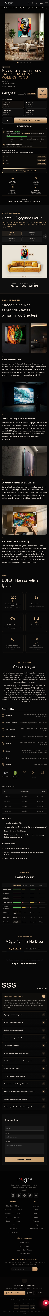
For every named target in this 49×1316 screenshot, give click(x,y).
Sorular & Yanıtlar (33, 949)
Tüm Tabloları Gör (36, 1228)
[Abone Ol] (34, 1269)
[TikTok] (30, 1195)
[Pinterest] (24, 1195)
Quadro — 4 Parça (13, 1221)
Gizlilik (15, 1303)
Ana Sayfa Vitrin (14, 8)
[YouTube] (36, 1195)
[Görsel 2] (18, 62)
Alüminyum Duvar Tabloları (13, 1210)
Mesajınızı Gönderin (24, 1159)
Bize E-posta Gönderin (15, 1293)
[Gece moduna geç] (45, 236)
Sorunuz (7, 1141)
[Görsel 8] (27, 62)
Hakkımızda (36, 1206)
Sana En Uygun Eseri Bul (26, 171)
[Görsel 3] (20, 62)
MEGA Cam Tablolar (12, 1213)
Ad (5, 1124)
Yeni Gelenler (13, 1232)
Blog (36, 1225)
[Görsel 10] (30, 62)
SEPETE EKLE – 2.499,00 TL (32, 120)
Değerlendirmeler (15, 949)
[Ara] (32, 3)
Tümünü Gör (43, 989)
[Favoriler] (28, 3)
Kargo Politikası (24, 1246)
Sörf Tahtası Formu (13, 1217)
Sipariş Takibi (24, 1242)
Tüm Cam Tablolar (13, 1206)
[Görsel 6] (24, 62)
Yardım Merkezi (24, 1254)
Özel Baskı (13, 1228)
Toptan (36, 1221)
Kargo (34, 1303)
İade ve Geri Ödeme (24, 1250)
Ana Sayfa (4, 8)
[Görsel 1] (17, 62)
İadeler (28, 1303)
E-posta (7, 1133)
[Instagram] (13, 1195)
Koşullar (21, 1303)
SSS (36, 1210)
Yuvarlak (13, 1225)
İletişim (36, 1213)
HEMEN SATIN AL (24, 126)
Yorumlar (36, 1217)
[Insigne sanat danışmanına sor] (46, 1303)
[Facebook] (19, 1195)
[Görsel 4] (21, 62)
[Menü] (46, 3)
